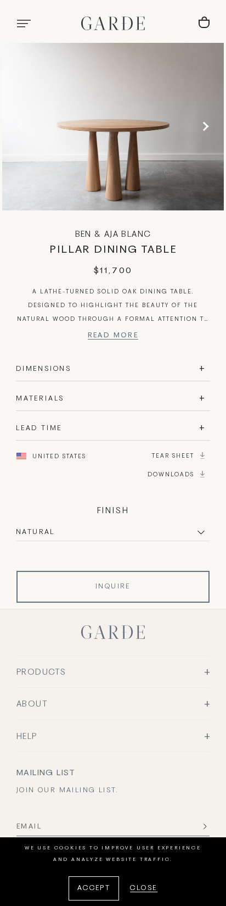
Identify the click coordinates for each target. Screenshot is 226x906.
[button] (23, 23)
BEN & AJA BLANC (113, 234)
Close (143, 888)
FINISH (113, 511)
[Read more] (113, 337)
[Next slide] (204, 126)
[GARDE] (113, 23)
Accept (93, 888)
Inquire (113, 586)
